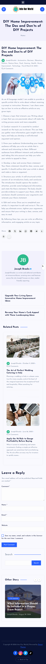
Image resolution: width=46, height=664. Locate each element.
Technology (16, 66)
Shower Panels (15, 601)
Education (38, 60)
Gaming (27, 63)
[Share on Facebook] (9, 231)
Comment (6, 486)
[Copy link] (9, 236)
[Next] (39, 580)
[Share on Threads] (4, 236)
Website (5, 525)
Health (33, 63)
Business (30, 60)
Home (23, 35)
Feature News (13, 63)
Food (21, 63)
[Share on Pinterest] (31, 231)
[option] (23, 601)
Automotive (22, 60)
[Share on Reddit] (36, 231)
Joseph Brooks (11, 60)
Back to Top (24, 659)
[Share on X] (15, 231)
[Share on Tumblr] (42, 231)
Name (4, 505)
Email (4, 515)
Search (9, 554)
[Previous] (35, 580)
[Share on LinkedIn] (20, 231)
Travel (24, 66)
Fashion (4, 63)
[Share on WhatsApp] (26, 231)
